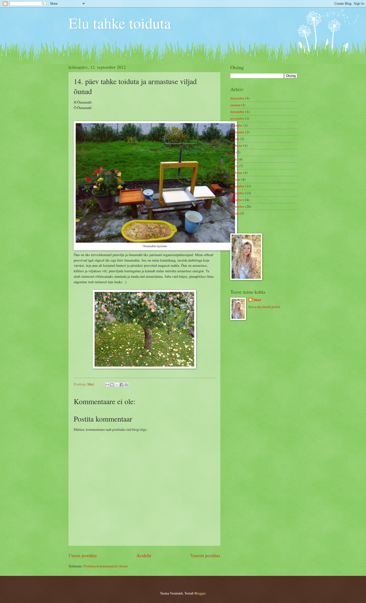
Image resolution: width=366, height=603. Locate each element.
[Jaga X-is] (116, 384)
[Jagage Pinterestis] (126, 384)
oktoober (236, 125)
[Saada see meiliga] (107, 384)
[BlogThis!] (112, 384)
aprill (234, 159)
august (234, 138)
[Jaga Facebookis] (121, 384)
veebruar (236, 145)
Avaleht (143, 555)
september (237, 132)
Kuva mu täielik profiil (264, 306)
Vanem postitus (205, 555)
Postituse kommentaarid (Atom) (105, 566)
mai (233, 152)
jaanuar (235, 105)
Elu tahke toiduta (119, 23)
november (237, 118)
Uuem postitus (82, 555)
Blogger (199, 593)
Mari (257, 300)
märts (234, 166)
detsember (237, 98)
